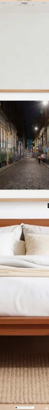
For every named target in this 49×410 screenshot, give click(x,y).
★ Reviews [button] (48, 205)
